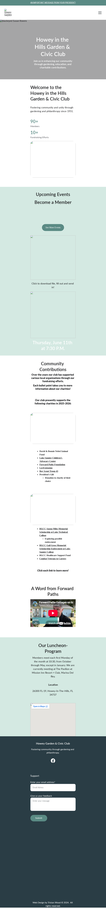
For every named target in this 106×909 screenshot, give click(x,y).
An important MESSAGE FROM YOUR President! (53, 3)
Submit (38, 818)
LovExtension (45, 468)
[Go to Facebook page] (53, 760)
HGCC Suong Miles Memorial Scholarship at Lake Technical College (53, 532)
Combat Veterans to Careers (52, 558)
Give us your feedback (41, 796)
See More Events (53, 227)
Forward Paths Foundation (52, 464)
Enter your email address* (42, 782)
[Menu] (100, 12)
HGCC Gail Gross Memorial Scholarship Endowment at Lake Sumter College (55, 548)
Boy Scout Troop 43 (48, 471)
